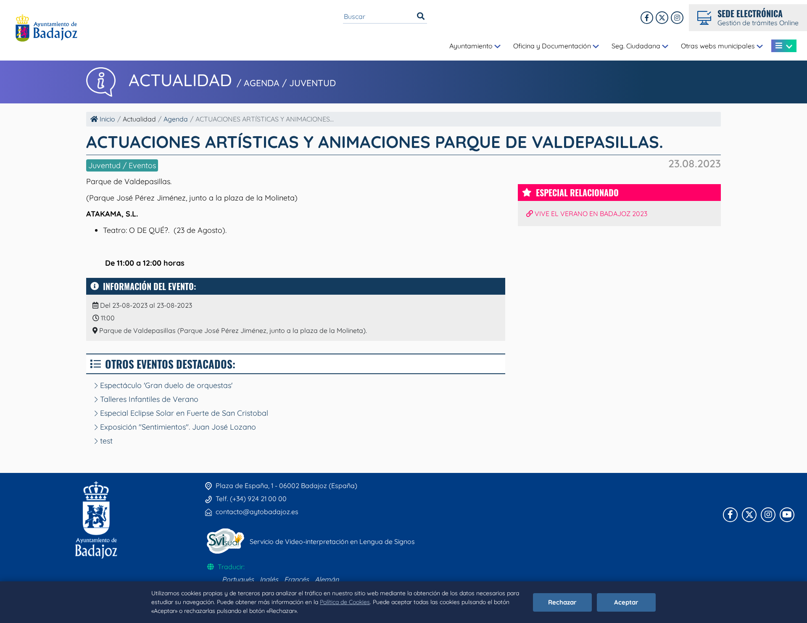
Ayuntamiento (471, 46)
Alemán (327, 579)
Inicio (106, 119)
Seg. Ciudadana (637, 46)
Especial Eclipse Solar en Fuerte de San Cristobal (183, 413)
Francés (296, 579)
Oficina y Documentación (553, 46)
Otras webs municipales (719, 46)
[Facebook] (647, 17)
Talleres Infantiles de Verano (148, 399)
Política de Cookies (345, 602)
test (105, 441)
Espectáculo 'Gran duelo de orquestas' (165, 385)
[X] (662, 17)
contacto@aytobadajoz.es (257, 511)
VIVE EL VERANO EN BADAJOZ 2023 (590, 213)
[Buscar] (420, 16)
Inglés (269, 579)
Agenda (176, 119)
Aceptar (626, 602)
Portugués (238, 579)
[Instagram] (677, 17)
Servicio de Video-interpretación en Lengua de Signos (332, 541)
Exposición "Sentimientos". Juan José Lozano (177, 427)
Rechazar (562, 602)
